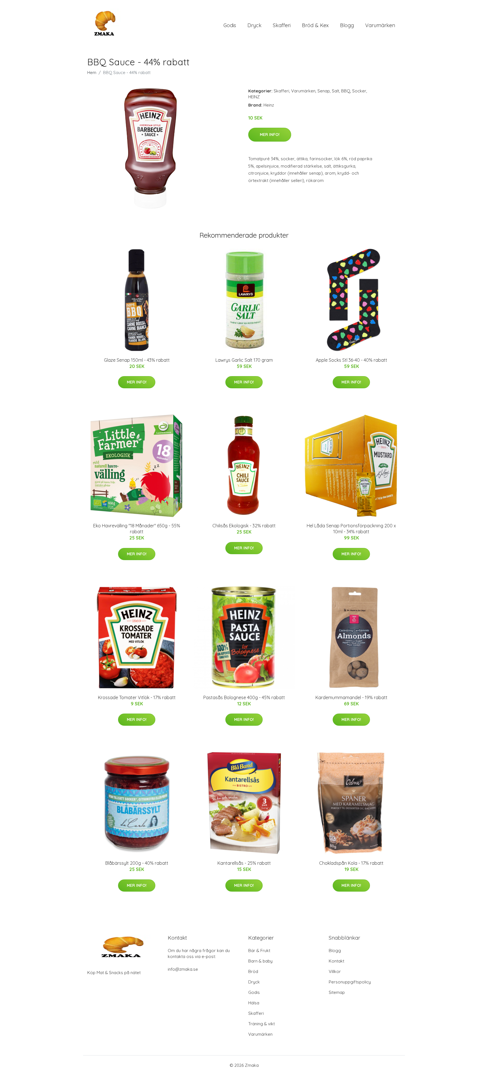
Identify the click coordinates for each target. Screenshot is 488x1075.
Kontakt (336, 961)
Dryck (254, 25)
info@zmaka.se (183, 969)
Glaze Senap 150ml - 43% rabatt (137, 360)
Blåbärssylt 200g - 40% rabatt (136, 863)
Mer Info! (270, 134)
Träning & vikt (261, 1023)
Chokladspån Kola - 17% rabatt (351, 863)
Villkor (335, 971)
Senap (323, 91)
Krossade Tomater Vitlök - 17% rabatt (137, 697)
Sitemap (337, 992)
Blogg (347, 25)
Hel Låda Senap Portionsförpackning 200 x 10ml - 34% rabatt (351, 528)
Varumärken (380, 25)
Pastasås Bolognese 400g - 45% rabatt (244, 697)
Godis (229, 25)
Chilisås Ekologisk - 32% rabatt (244, 525)
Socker (359, 91)
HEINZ (254, 96)
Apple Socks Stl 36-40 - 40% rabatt (351, 360)
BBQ (345, 91)
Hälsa (253, 1002)
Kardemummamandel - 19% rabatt (351, 697)
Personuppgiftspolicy (350, 982)
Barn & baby (260, 961)
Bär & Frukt (259, 950)
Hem (91, 72)
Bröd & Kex (315, 25)
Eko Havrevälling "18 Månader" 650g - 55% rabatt (136, 528)
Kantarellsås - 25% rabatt (244, 863)
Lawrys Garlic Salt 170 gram (244, 360)
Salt (335, 91)
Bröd (253, 971)
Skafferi (282, 25)
